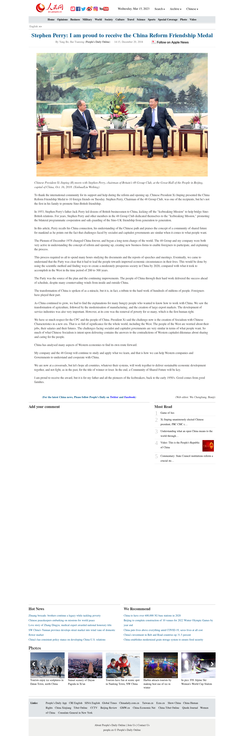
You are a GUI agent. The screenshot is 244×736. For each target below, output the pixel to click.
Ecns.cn (160, 703)
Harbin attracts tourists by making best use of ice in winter (157, 683)
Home (51, 19)
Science (141, 19)
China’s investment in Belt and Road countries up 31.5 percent (157, 635)
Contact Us (143, 725)
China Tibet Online (168, 707)
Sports (151, 19)
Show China (174, 703)
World (98, 19)
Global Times (109, 703)
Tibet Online (80, 707)
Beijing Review (108, 707)
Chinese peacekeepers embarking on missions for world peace (62, 620)
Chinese (191, 9)
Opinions (62, 19)
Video (193, 19)
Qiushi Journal (190, 707)
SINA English (92, 703)
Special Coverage (167, 19)
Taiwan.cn (147, 703)
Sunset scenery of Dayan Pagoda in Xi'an (81, 682)
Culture (120, 19)
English (34, 26)
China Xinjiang (63, 707)
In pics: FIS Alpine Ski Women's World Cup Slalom (196, 682)
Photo (183, 19)
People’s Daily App (56, 703)
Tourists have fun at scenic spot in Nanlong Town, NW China (123, 682)
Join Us (132, 725)
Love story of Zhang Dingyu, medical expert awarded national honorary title (70, 625)
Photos (35, 648)
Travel (130, 19)
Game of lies (167, 412)
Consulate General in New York (75, 712)
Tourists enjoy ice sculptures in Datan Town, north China (46, 682)
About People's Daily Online (110, 725)
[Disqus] (89, 457)
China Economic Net (144, 707)
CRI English (75, 703)
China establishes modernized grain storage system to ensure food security (163, 639)
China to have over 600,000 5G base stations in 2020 (152, 615)
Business (75, 19)
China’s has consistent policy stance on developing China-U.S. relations (67, 639)
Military (87, 19)
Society (109, 19)
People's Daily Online (97, 42)
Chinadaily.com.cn (129, 703)
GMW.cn (125, 707)
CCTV (93, 707)
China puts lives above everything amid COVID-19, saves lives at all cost (163, 630)
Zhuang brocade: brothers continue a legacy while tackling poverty (65, 615)
